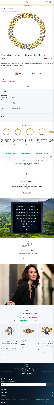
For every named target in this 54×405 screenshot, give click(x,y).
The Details (4, 69)
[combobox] (27, 8)
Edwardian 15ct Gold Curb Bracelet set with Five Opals (42, 139)
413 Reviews (35, 317)
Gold (13, 99)
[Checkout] (52, 2)
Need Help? (4, 392)
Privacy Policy (15, 399)
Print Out (28, 86)
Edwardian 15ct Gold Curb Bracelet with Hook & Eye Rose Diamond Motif (29, 139)
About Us (3, 389)
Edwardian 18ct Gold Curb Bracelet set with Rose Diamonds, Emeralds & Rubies (6, 139)
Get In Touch (4, 395)
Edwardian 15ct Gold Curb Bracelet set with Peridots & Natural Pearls (18, 139)
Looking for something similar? (8, 81)
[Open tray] (49, 2)
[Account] (44, 2)
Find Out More (26, 192)
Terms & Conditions (22, 399)
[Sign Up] (47, 2)
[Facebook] (6, 402)
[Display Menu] (1, 2)
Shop (6, 11)
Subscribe (49, 384)
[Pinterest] (4, 402)
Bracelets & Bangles (13, 11)
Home (2, 11)
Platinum (16, 99)
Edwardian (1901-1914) (16, 108)
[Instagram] (2, 402)
